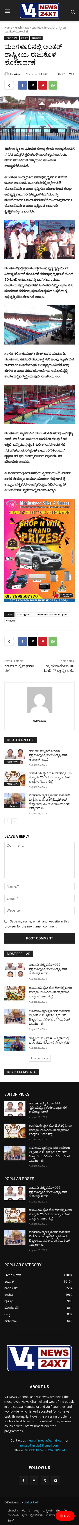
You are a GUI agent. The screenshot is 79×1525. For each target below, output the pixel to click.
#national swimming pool (52, 614)
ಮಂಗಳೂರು (36, 37)
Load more (38, 1058)
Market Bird (30, 1502)
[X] (32, 85)
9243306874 (56, 1450)
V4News (11, 620)
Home (8, 27)
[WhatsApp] (52, 85)
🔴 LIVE (65, 1516)
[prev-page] (7, 821)
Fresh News (22, 27)
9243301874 (34, 1450)
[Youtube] (55, 1480)
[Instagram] (34, 1480)
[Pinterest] (42, 85)
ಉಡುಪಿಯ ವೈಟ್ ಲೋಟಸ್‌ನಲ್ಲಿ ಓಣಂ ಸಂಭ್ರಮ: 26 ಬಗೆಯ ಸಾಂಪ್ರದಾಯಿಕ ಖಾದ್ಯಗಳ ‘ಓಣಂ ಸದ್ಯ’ (50, 777)
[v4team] (7, 74)
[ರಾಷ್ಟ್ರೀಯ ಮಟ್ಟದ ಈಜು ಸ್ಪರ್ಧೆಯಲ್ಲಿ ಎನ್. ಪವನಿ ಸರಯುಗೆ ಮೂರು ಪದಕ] (14, 1043)
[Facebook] (22, 85)
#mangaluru (24, 614)
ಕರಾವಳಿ (24, 37)
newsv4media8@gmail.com (39, 1445)
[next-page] (14, 821)
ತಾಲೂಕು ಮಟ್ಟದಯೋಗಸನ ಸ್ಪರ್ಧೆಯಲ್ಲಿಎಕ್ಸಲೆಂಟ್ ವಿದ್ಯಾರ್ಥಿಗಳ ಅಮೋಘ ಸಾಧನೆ (48, 755)
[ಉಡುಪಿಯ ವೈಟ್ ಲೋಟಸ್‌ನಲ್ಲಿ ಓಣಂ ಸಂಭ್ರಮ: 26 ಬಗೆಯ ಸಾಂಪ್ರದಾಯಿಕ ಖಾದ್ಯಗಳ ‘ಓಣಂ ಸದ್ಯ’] (14, 778)
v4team (18, 74)
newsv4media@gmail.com (46, 1440)
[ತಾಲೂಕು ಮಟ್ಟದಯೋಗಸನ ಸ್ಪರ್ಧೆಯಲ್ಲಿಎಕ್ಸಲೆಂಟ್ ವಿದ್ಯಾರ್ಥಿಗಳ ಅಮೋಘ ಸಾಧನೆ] (14, 756)
